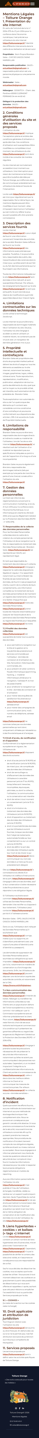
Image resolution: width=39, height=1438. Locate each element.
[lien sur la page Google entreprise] (19, 1395)
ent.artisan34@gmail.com (14, 68)
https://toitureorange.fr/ (14, 43)
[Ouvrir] (32, 4)
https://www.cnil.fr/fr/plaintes (17, 985)
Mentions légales (19, 1416)
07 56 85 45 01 (22, 4)
